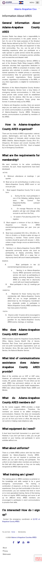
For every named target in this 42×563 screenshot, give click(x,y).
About (5, 548)
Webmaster (7, 554)
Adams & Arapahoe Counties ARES (23, 537)
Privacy (5, 551)
